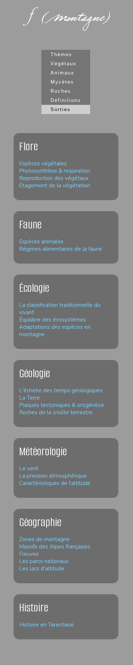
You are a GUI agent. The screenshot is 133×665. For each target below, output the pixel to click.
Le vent (28, 468)
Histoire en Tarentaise (46, 624)
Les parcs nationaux (44, 561)
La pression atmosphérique (53, 476)
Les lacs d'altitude (41, 568)
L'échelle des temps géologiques (61, 390)
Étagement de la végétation (54, 185)
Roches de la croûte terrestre (56, 412)
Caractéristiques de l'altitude (54, 483)
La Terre (29, 397)
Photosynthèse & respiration (54, 170)
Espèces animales (41, 241)
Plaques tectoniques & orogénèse (61, 405)
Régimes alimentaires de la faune (60, 249)
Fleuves (29, 554)
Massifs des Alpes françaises (54, 546)
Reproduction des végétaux (54, 178)
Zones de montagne (44, 539)
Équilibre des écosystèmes (52, 319)
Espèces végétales (43, 163)
